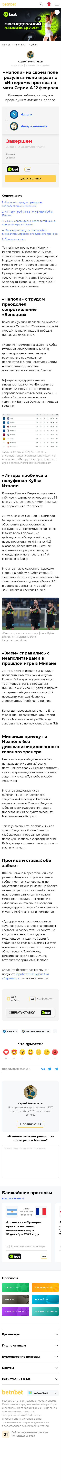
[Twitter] (49, 1069)
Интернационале (34, 126)
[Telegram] (56, 1069)
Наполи (26, 114)
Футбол (33, 44)
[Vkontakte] (43, 1069)
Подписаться (32, 1124)
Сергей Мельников (30, 61)
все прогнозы (11, 1198)
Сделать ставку (30, 178)
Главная (6, 44)
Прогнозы (19, 44)
